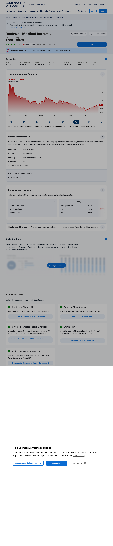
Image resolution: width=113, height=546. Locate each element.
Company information (19, 137)
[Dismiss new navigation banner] (105, 22)
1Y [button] (76, 122)
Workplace (41, 4)
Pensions (32, 11)
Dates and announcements (20, 173)
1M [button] (37, 122)
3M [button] (50, 122)
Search (84, 11)
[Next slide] (101, 208)
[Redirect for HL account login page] (56, 265)
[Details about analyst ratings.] (106, 239)
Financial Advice (47, 11)
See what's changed (17, 27)
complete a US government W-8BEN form (58, 50)
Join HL (94, 11)
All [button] (102, 122)
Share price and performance (22, 74)
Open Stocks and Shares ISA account (30, 316)
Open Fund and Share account (82, 316)
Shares (14, 17)
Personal (31, 4)
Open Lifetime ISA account (82, 341)
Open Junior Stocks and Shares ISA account (30, 363)
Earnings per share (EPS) (71, 202)
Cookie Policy (79, 455)
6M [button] (63, 122)
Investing (10, 11)
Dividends (14, 202)
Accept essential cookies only (28, 463)
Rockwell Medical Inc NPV (28, 17)
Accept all (56, 463)
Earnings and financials (19, 190)
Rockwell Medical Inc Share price (51, 17)
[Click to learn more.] (106, 59)
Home (8, 17)
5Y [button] (89, 122)
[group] (56, 122)
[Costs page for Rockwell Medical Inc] (56, 227)
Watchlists (87, 4)
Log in (103, 11)
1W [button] (24, 122)
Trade (92, 44)
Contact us (103, 4)
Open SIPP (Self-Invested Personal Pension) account (28, 339)
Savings (21, 11)
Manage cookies (80, 463)
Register (77, 4)
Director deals (14, 177)
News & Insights (64, 11)
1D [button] (11, 122)
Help (95, 4)
